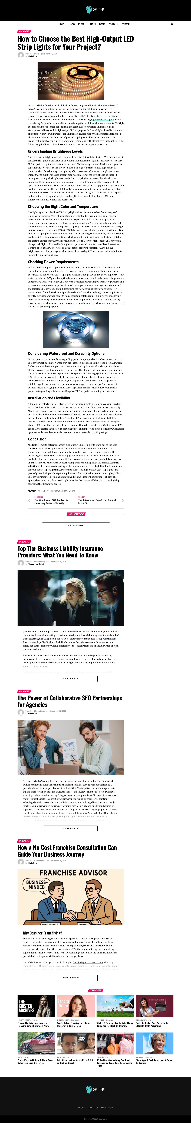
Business (71, 24)
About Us (81, 1107)
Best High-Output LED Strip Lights (59, 491)
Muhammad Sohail (36, 564)
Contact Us (126, 24)
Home (62, 24)
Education (82, 24)
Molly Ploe (32, 56)
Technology (113, 24)
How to (102, 24)
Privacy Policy (107, 1107)
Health (93, 24)
